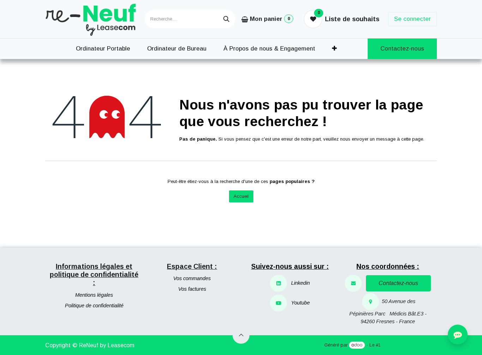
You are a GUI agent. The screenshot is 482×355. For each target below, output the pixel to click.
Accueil (241, 196)
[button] (241, 335)
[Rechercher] (226, 19)
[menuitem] (103, 48)
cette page (412, 139)
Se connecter (412, 19)
